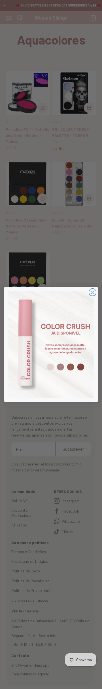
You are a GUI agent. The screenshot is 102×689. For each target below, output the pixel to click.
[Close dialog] (92, 292)
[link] (51, 344)
